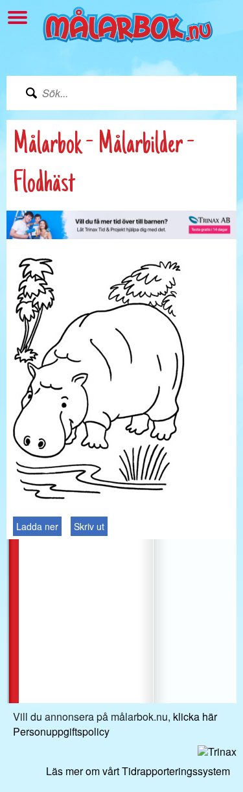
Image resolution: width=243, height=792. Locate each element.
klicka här (195, 716)
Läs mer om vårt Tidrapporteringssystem (138, 770)
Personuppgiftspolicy (61, 731)
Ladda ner (37, 526)
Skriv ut (89, 526)
